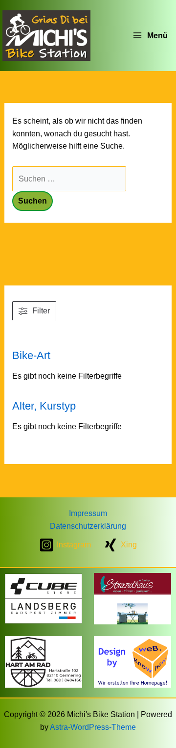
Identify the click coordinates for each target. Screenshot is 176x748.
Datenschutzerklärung (88, 526)
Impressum (88, 513)
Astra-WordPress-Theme (93, 727)
